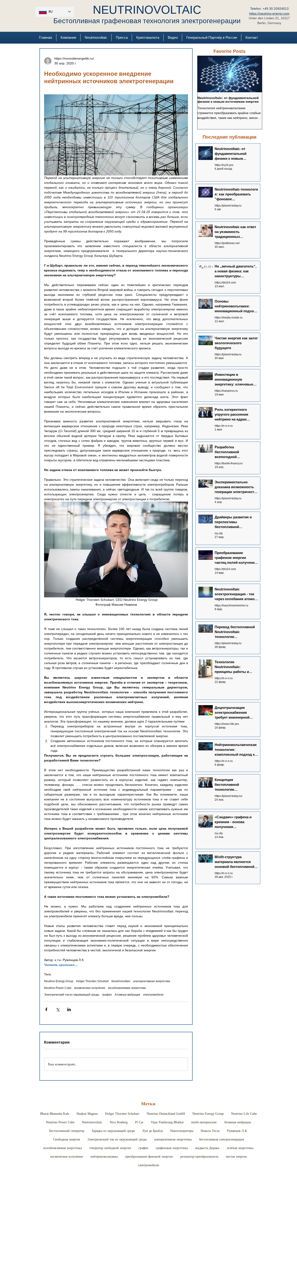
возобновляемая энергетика (127, 988)
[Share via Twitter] (57, 1009)
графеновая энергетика (172, 1148)
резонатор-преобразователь (199, 1156)
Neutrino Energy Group (58, 981)
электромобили (153, 994)
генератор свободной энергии (110, 1148)
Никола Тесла (210, 1131)
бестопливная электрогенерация (221, 1139)
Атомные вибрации (127, 994)
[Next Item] (254, 74)
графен (107, 994)
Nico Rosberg (119, 1122)
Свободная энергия (66, 1139)
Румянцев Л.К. (237, 1131)
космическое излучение (89, 988)
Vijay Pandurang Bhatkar (167, 1122)
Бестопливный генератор (66, 1131)
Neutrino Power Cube (57, 988)
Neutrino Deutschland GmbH (166, 1113)
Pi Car (139, 1122)
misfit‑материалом (203, 1122)
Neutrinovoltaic (120, 981)
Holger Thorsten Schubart (92, 981)
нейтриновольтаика (104, 1156)
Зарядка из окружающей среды (113, 1131)
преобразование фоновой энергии (149, 1156)
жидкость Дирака (207, 1148)
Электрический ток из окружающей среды (71, 994)
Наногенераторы (181, 1131)
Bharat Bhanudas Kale (54, 1113)
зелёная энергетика (240, 1148)
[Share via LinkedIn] (69, 1009)
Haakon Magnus (87, 1113)
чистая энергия (236, 1156)
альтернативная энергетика (151, 981)
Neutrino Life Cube (244, 1113)
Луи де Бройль (152, 1131)
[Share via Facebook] (46, 1009)
